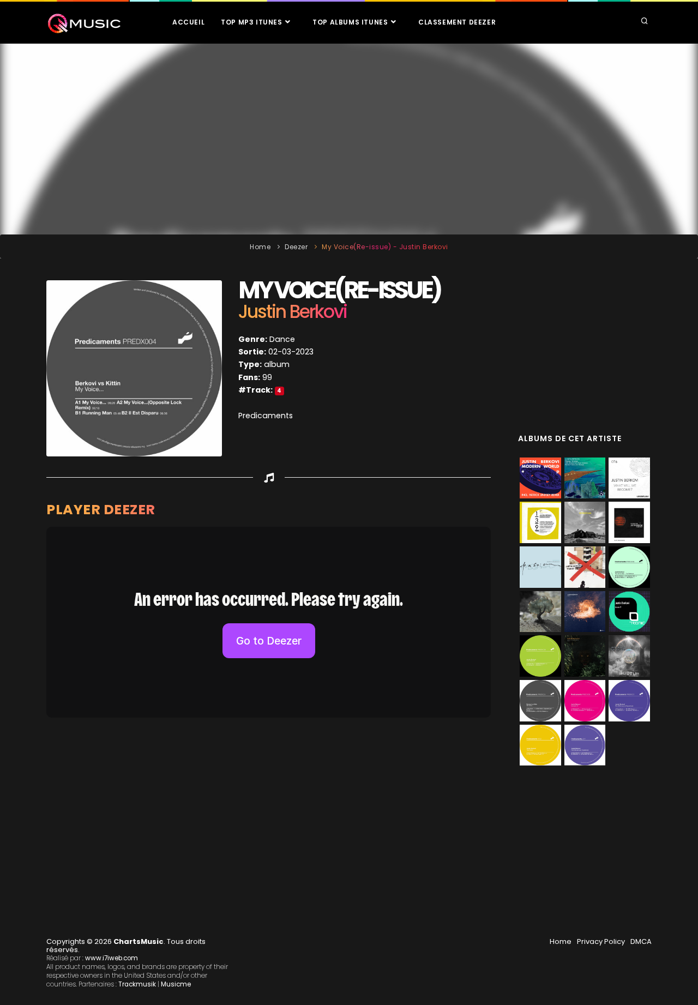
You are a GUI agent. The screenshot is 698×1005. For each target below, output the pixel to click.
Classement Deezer (457, 22)
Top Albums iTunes (351, 22)
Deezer (296, 246)
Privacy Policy (601, 941)
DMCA (641, 941)
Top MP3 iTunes (252, 22)
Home (260, 246)
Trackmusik (137, 984)
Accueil (188, 22)
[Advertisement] (349, 139)
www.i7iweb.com (111, 958)
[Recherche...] (644, 22)
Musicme (176, 984)
